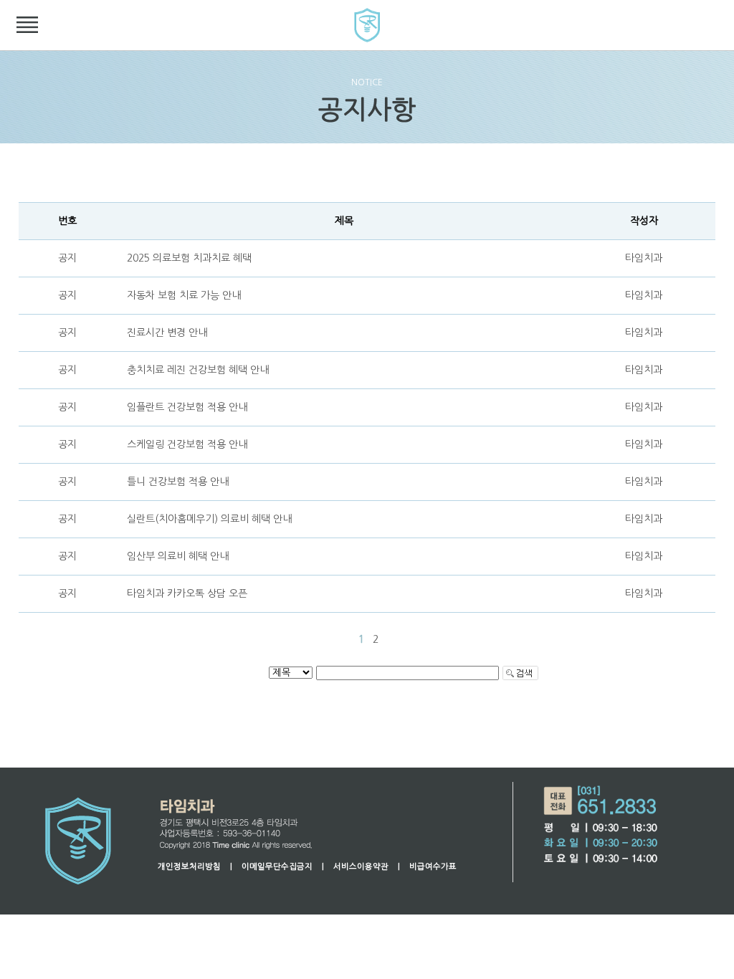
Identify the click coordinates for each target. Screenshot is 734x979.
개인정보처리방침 (189, 866)
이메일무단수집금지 (277, 866)
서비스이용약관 (361, 866)
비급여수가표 (433, 866)
